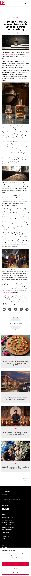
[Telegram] (21, 309)
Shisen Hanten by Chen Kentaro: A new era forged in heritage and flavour (15, 433)
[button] (28, 3)
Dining (15, 17)
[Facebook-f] (3, 509)
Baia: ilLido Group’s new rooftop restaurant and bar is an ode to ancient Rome (15, 398)
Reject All (15, 573)
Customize (15, 568)
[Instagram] (5, 509)
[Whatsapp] (15, 309)
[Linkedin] (27, 309)
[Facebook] (4, 309)
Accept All (15, 564)
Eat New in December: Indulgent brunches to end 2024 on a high (15, 468)
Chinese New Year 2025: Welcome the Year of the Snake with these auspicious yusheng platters (15, 363)
